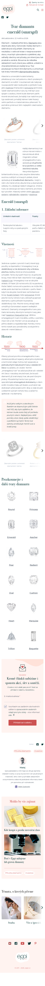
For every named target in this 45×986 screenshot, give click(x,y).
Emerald (11, 537)
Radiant (34, 565)
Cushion (34, 593)
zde (10, 715)
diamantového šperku (29, 72)
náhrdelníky (14, 194)
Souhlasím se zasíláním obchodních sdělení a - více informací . (24, 711)
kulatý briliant (13, 295)
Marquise (33, 621)
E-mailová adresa (12, 696)
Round (11, 510)
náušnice (33, 194)
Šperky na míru (37, 2)
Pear (11, 565)
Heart (11, 621)
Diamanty (33, 43)
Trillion (11, 649)
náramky (24, 194)
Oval (11, 593)
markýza (9, 88)
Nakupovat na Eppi (36, 5)
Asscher (34, 537)
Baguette (33, 649)
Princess (33, 510)
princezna (29, 88)
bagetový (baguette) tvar (17, 315)
